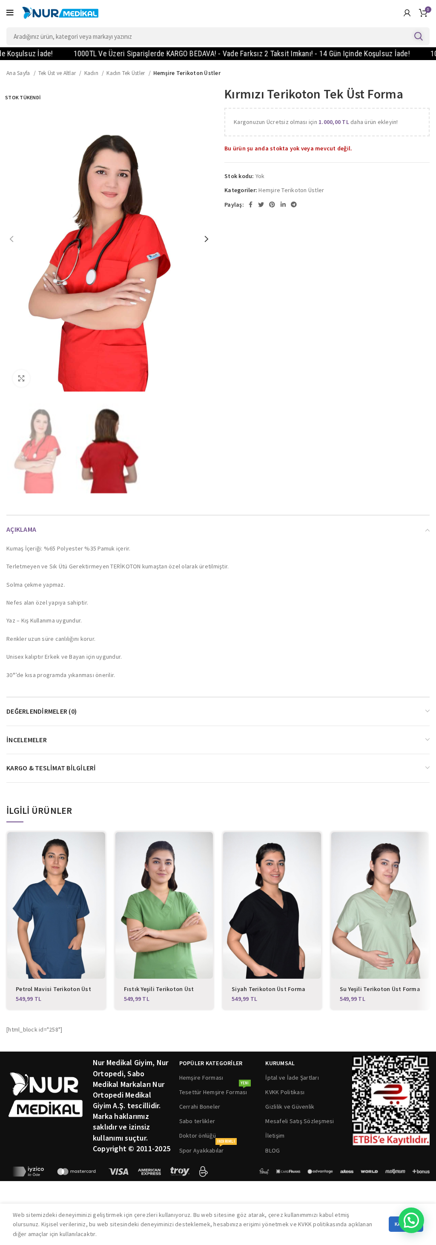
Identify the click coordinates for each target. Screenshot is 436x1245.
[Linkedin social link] (283, 204)
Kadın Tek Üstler (126, 73)
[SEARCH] (418, 36)
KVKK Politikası (284, 1092)
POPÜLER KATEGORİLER (211, 1063)
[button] (411, 1220)
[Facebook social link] (250, 204)
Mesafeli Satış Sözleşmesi (299, 1121)
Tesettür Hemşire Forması (214, 1090)
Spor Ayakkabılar (207, 1148)
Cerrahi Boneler (200, 1106)
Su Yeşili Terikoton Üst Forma (380, 989)
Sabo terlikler (197, 1121)
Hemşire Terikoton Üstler (187, 73)
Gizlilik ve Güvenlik (289, 1106)
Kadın (92, 73)
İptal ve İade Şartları (292, 1077)
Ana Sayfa (19, 73)
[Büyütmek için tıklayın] (21, 378)
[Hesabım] (407, 12)
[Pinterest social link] (272, 204)
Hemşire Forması (201, 1077)
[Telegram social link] (293, 204)
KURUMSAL (280, 1063)
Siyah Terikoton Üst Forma (268, 989)
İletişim (274, 1135)
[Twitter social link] (261, 204)
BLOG (272, 1150)
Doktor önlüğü (197, 1135)
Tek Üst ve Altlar (57, 73)
